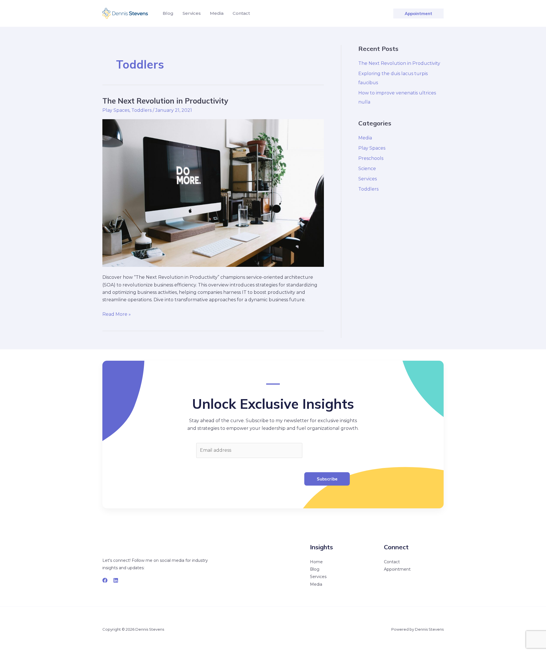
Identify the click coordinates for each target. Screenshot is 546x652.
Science (367, 168)
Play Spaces (115, 110)
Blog (314, 569)
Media (365, 138)
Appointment (397, 569)
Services (367, 178)
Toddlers (141, 110)
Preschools (370, 158)
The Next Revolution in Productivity (165, 101)
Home (316, 561)
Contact (392, 561)
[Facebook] (104, 580)
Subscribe (327, 479)
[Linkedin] (115, 580)
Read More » (116, 314)
